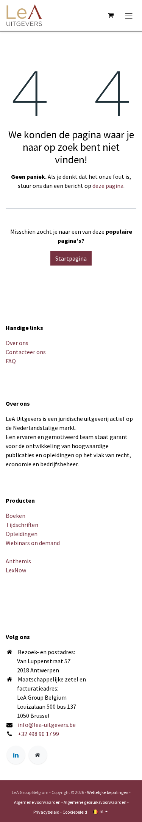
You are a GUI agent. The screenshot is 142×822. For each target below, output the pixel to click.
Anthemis (18, 561)
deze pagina (107, 185)
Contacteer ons (26, 352)
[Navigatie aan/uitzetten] (128, 15)
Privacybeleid (46, 812)
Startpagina (71, 258)
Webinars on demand (33, 543)
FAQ (11, 361)
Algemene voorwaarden (37, 802)
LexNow (16, 570)
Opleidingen (21, 534)
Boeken (15, 515)
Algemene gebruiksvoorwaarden (95, 802)
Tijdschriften (22, 524)
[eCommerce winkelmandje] (110, 15)
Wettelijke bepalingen (107, 792)
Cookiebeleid (74, 812)
